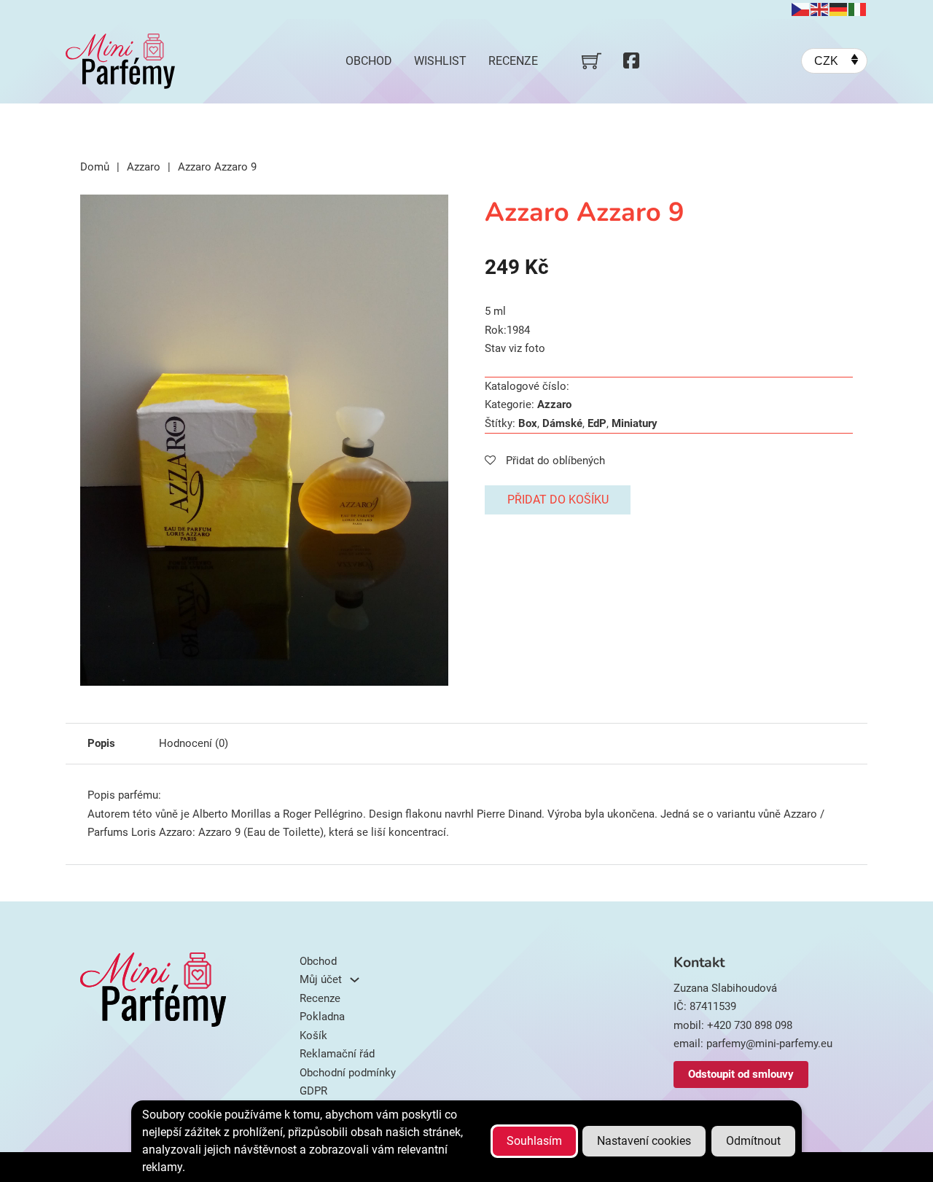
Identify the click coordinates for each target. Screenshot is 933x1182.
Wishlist (440, 61)
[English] (820, 8)
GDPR (313, 1090)
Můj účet (321, 979)
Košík (313, 1035)
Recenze (513, 61)
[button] (428, 214)
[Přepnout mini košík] (591, 61)
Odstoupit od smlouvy (741, 1074)
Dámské (562, 423)
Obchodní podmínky (348, 1072)
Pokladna (322, 1016)
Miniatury (634, 423)
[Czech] (801, 8)
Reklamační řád (337, 1053)
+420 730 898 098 (749, 1025)
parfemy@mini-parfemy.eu (769, 1043)
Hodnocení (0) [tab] (193, 743)
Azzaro (143, 166)
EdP (596, 423)
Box (527, 423)
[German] (838, 8)
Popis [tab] (101, 743)
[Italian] (857, 8)
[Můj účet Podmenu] (354, 979)
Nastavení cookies (644, 1141)
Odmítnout (753, 1141)
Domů (94, 166)
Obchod (369, 61)
